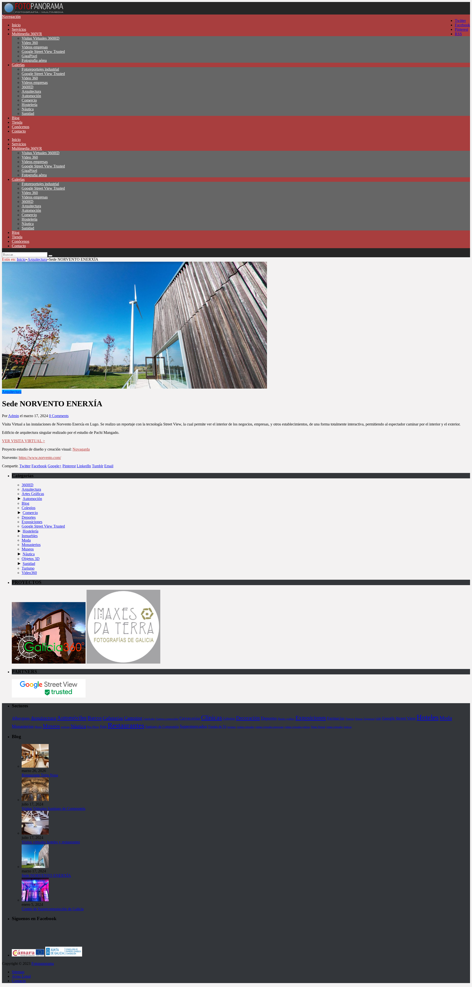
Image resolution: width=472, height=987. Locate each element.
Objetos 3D (31, 559)
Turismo (28, 568)
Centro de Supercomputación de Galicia (53, 909)
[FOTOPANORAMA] (33, 12)
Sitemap (18, 972)
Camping (133, 718)
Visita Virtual (318, 727)
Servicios (19, 29)
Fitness (359, 718)
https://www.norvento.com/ (40, 458)
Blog (15, 118)
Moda (26, 540)
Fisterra (350, 718)
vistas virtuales (334, 727)
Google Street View (399, 718)
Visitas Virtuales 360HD (40, 38)
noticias (65, 727)
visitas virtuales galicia (297, 727)
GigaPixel (29, 56)
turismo (231, 727)
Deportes (29, 517)
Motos (38, 727)
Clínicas (211, 717)
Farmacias (336, 718)
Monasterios (31, 545)
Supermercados (193, 726)
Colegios (28, 508)
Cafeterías (113, 718)
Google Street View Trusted (43, 51)
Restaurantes (126, 725)
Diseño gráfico (286, 718)
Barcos (95, 718)
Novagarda (81, 449)
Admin (13, 416)
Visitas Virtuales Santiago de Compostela (53, 808)
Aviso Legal (21, 976)
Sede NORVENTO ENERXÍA (46, 875)
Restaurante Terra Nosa (40, 775)
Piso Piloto (93, 727)
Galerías (18, 65)
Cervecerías (189, 718)
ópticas (348, 727)
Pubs (103, 727)
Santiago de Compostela (162, 727)
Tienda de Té (217, 727)
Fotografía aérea (34, 60)
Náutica (28, 109)
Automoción (31, 96)
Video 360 (30, 43)
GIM (378, 718)
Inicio (16, 25)
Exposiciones (32, 522)
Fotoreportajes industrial (40, 69)
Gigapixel (369, 718)
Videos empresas (35, 47)
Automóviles (72, 717)
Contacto (19, 131)
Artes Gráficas (33, 494)
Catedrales (149, 718)
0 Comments (59, 416)
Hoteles (428, 717)
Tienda (17, 122)
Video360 (29, 573)
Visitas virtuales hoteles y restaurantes (51, 842)
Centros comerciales (167, 718)
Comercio (29, 100)
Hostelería (29, 105)
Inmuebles (30, 536)
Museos (28, 549)
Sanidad (28, 113)
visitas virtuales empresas (269, 727)
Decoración (248, 718)
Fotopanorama (42, 963)
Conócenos (20, 127)
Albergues (21, 718)
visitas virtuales (245, 727)
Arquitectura (31, 91)
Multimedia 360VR (27, 34)
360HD (27, 87)
